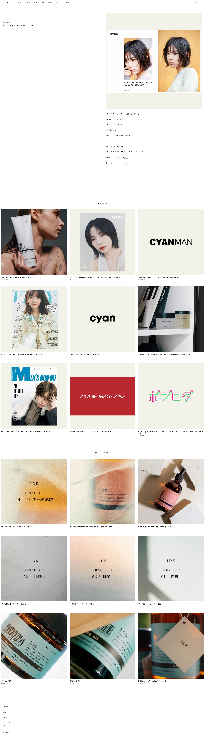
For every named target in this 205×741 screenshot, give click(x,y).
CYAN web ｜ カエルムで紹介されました (84, 354)
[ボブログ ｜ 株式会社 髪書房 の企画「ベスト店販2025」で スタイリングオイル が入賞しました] (171, 396)
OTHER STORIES (102, 453)
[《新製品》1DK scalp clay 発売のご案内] (34, 242)
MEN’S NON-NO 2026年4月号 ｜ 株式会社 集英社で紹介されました (25, 432)
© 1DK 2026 (6, 732)
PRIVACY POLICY (8, 717)
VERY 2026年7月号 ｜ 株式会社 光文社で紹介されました (21, 354)
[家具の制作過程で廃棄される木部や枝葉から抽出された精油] (102, 491)
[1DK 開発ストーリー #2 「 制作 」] (102, 568)
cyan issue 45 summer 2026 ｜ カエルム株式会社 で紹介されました (95, 277)
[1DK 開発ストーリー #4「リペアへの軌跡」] (34, 491)
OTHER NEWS (102, 203)
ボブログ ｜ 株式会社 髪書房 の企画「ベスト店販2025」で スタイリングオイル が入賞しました (170, 432)
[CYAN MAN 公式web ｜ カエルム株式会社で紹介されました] (171, 242)
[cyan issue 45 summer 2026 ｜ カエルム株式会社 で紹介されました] (102, 242)
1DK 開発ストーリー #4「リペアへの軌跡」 (17, 527)
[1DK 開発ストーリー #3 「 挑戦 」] (34, 568)
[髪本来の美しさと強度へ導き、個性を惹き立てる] (171, 491)
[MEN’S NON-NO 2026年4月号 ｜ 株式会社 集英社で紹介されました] (34, 396)
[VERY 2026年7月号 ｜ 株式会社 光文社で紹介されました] (34, 319)
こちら (141, 151)
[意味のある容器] (102, 646)
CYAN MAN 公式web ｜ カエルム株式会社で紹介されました (159, 277)
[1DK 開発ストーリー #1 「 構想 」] (171, 568)
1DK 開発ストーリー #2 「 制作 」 (82, 604)
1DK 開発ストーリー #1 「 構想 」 (150, 604)
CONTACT (6, 725)
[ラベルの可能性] (34, 646)
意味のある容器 (75, 681)
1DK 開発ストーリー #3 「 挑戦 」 (13, 604)
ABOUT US (6, 722)
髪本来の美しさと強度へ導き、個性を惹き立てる (155, 527)
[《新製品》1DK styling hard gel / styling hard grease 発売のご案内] (171, 319)
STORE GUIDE (7, 720)
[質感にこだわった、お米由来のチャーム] (171, 646)
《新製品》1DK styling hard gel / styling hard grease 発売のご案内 (164, 354)
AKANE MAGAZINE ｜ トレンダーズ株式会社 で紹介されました (93, 432)
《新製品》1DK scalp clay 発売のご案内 (16, 277)
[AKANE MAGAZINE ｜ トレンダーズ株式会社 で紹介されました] (102, 396)
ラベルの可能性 (6, 681)
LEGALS (5, 715)
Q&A (4, 712)
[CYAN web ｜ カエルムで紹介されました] (102, 319)
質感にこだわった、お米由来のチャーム (152, 681)
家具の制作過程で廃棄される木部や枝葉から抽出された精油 (91, 527)
